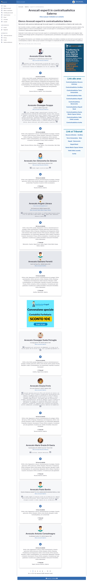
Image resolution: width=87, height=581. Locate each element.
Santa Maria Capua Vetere (74, 147)
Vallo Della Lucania (74, 150)
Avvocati (20, 6)
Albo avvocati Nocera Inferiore (40, 60)
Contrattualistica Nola (74, 95)
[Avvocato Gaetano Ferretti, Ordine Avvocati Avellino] (40, 254)
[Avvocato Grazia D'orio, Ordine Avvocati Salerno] (40, 381)
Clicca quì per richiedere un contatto (52, 17)
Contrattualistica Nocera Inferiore (74, 83)
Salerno (27, 6)
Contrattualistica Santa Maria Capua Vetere (74, 113)
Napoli (70, 141)
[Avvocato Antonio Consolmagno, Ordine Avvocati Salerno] (40, 528)
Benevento (76, 141)
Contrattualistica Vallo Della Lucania (74, 118)
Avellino (80, 135)
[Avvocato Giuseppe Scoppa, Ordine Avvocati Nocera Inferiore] (40, 100)
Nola (80, 138)
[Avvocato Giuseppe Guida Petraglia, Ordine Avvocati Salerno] (40, 335)
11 (47, 571)
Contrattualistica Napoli (74, 99)
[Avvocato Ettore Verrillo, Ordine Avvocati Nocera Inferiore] (40, 51)
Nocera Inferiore (71, 135)
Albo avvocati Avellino (40, 265)
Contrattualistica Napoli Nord (74, 108)
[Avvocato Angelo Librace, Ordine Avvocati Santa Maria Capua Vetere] (40, 196)
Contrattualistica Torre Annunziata (74, 91)
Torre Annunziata (72, 138)
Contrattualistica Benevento (74, 103)
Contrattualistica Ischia (74, 122)
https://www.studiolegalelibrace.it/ (40, 205)
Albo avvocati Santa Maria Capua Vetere (40, 210)
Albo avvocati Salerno (40, 344)
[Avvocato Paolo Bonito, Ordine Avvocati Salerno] (40, 484)
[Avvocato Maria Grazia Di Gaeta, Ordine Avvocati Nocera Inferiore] (40, 440)
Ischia (74, 153)
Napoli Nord (74, 144)
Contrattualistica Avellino (74, 87)
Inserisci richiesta (51, 578)
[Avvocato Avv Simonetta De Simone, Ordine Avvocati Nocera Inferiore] (40, 155)
